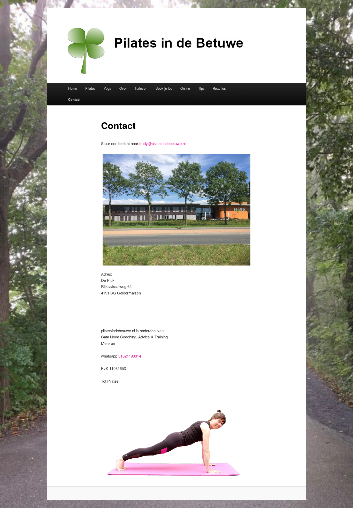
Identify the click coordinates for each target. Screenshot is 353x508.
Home (72, 88)
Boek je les (164, 88)
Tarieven (141, 88)
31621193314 (129, 356)
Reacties (219, 88)
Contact (74, 99)
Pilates (90, 88)
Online (185, 88)
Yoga (107, 88)
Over (123, 88)
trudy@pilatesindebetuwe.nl (162, 143)
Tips (201, 88)
